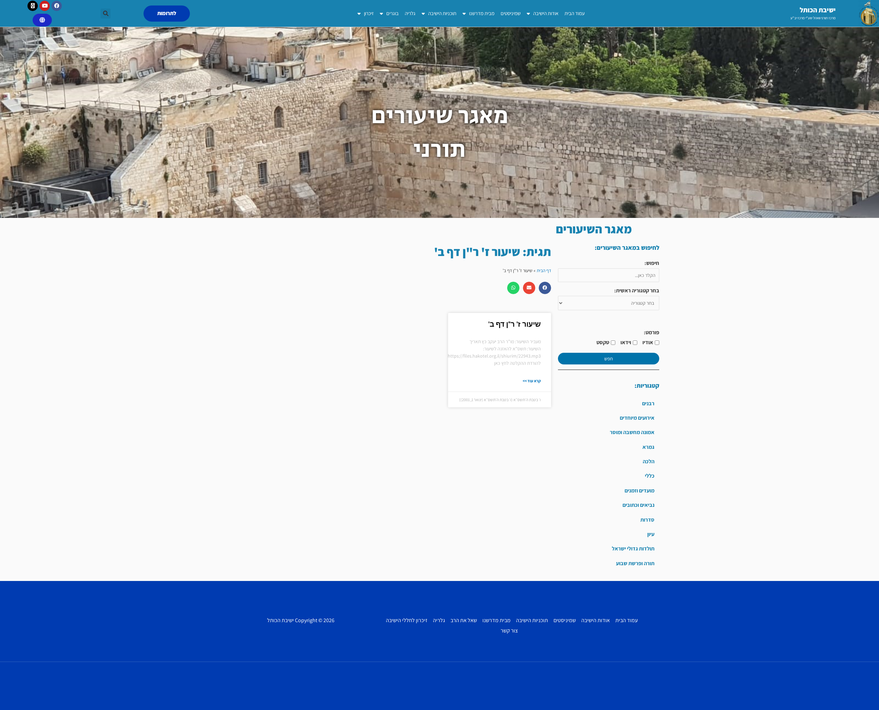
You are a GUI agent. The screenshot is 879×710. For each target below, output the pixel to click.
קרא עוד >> (532, 380)
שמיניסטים (511, 13)
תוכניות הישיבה (442, 13)
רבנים (648, 403)
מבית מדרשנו (481, 13)
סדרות (647, 519)
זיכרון (369, 13)
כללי (649, 475)
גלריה (410, 13)
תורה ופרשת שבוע (635, 563)
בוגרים (392, 13)
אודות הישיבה (545, 13)
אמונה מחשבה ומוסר (632, 432)
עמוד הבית (574, 13)
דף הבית (544, 270)
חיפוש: (651, 263)
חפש (608, 359)
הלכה (648, 461)
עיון (650, 534)
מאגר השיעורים (594, 229)
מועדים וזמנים (639, 490)
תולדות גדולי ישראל (633, 548)
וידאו (625, 342)
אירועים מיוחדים (637, 417)
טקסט (602, 342)
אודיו (647, 342)
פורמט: (651, 332)
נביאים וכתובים (638, 505)
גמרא (648, 447)
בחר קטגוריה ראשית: (636, 290)
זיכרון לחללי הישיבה (406, 620)
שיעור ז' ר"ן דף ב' (514, 324)
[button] (106, 14)
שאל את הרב (463, 620)
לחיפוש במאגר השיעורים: (627, 248)
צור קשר (509, 630)
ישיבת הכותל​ (818, 9)
